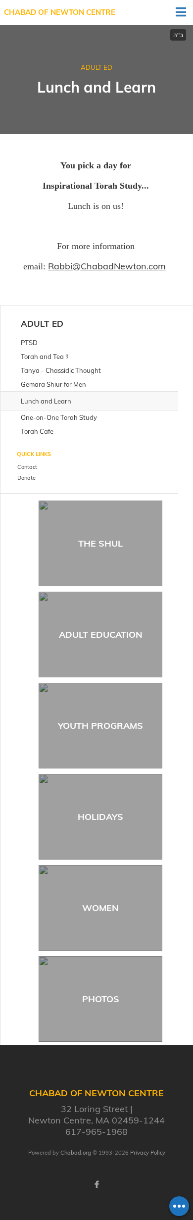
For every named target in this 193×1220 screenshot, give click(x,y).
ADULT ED (96, 67)
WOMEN (100, 908)
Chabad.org (75, 1152)
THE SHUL (100, 543)
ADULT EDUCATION (101, 634)
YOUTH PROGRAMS (100, 725)
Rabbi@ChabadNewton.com (107, 266)
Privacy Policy (147, 1152)
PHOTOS (100, 999)
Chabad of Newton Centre (59, 12)
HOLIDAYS (100, 816)
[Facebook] (96, 1184)
